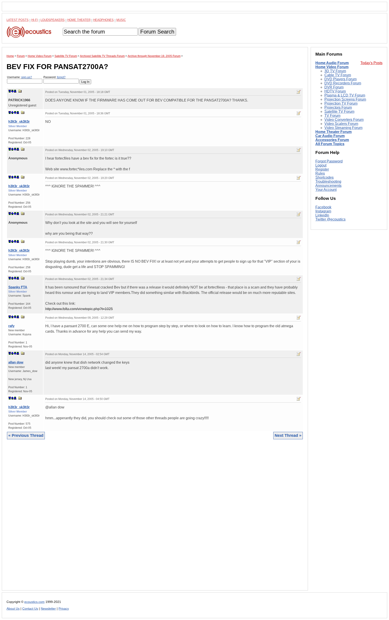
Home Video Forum (331, 67)
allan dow (15, 362)
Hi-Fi (34, 20)
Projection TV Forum (340, 103)
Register (322, 169)
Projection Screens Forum (345, 99)
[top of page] (9, 91)
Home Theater (78, 20)
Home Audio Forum (332, 63)
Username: (19, 77)
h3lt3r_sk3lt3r (19, 121)
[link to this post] (20, 91)
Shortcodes (324, 177)
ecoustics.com (34, 602)
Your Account (326, 190)
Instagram (323, 211)
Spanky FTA (17, 287)
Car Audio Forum (330, 136)
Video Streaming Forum (343, 128)
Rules (320, 173)
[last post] (15, 91)
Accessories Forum (332, 140)
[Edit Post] (298, 92)
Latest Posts (18, 20)
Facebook (323, 207)
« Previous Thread (25, 435)
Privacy (64, 608)
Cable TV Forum (337, 75)
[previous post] (12, 112)
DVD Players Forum (340, 79)
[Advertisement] (142, 518)
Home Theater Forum (333, 132)
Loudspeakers (53, 20)
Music (121, 20)
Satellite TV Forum (339, 111)
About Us (13, 608)
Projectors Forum (338, 107)
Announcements (328, 185)
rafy (11, 326)
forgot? (61, 77)
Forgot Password (329, 161)
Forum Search (157, 32)
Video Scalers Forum (341, 124)
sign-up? (26, 77)
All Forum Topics (329, 144)
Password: (54, 77)
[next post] (12, 91)
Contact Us (30, 608)
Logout (320, 165)
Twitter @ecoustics (330, 219)
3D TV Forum (335, 71)
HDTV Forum (335, 91)
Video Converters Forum (344, 120)
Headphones (103, 20)
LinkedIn (322, 215)
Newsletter (48, 608)
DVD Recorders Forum (342, 83)
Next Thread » (288, 435)
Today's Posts (371, 63)
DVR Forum (334, 87)
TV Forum (332, 115)
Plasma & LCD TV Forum (344, 95)
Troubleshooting (328, 181)
